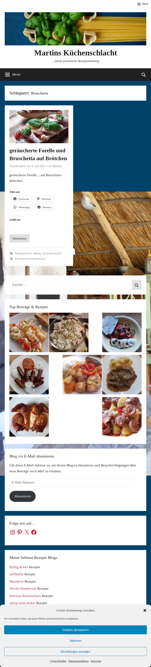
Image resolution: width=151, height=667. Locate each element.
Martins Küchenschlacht (75, 52)
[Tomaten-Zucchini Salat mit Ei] (122, 333)
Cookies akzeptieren (75, 629)
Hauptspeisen (23, 253)
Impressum (96, 661)
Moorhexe (16, 581)
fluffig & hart (18, 567)
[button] (145, 610)
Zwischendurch (51, 253)
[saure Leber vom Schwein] (122, 375)
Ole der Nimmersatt (23, 588)
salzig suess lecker (22, 603)
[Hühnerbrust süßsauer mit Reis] (82, 375)
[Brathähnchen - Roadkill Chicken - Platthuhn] (29, 418)
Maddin (57, 166)
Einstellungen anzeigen (75, 651)
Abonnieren (22, 496)
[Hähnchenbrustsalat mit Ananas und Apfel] (68, 333)
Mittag (37, 253)
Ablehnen (76, 640)
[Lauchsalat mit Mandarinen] (29, 333)
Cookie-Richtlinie (58, 661)
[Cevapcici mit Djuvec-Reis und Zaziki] (29, 375)
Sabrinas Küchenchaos (25, 596)
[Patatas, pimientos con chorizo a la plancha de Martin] (122, 418)
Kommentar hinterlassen (30, 258)
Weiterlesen (19, 238)
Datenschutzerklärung (78, 661)
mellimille (16, 574)
